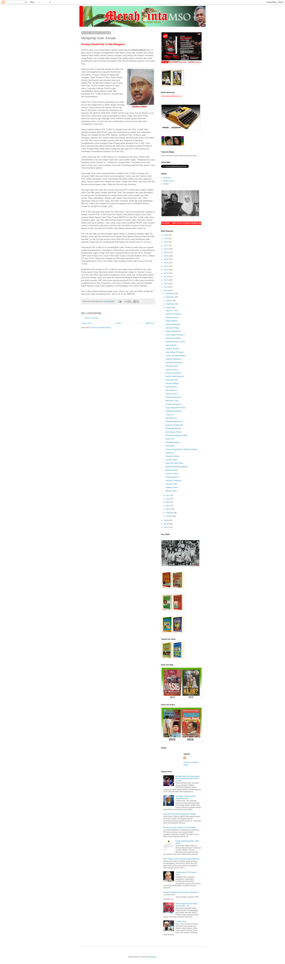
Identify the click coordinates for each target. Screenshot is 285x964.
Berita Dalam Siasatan (175, 376)
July (168, 495)
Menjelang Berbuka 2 (174, 421)
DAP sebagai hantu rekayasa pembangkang (181, 859)
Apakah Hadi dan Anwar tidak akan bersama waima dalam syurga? (187, 778)
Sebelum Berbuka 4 (174, 359)
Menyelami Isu (171, 418)
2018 (166, 263)
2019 (166, 259)
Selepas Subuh (172, 317)
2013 (166, 280)
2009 (166, 520)
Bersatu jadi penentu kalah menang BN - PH (186, 905)
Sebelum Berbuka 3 (174, 397)
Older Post (150, 323)
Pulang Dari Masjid (173, 338)
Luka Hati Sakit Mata (174, 363)
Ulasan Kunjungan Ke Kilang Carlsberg (181, 449)
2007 (166, 527)
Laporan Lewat (172, 310)
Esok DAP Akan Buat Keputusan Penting (179, 814)
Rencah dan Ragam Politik (176, 435)
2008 (166, 524)
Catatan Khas (180, 921)
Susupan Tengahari (173, 314)
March (168, 509)
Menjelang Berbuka (173, 428)
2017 (166, 266)
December (170, 294)
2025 (166, 239)
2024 (166, 242)
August (169, 307)
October (169, 301)
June (168, 499)
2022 (166, 249)
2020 (166, 256)
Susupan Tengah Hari (174, 425)
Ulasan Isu (170, 415)
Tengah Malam (172, 321)
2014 (166, 277)
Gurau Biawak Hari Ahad (175, 408)
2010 (166, 291)
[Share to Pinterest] (137, 301)
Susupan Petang (172, 328)
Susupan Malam (172, 383)
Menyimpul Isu (171, 390)
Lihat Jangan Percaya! (175, 352)
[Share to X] (131, 301)
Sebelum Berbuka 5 (174, 331)
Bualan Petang (172, 470)
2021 (166, 252)
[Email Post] (120, 301)
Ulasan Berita (171, 345)
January (169, 516)
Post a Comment (91, 318)
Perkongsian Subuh (174, 432)
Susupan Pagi (171, 460)
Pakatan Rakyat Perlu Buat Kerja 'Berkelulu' (180, 892)
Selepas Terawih (172, 349)
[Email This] (126, 301)
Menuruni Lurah (172, 401)
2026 (166, 235)
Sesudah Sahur (172, 366)
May (168, 502)
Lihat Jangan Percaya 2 (175, 335)
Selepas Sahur (172, 394)
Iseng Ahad (170, 446)
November (170, 297)
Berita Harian (168, 181)
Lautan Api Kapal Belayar (176, 356)
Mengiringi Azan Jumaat (175, 342)
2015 (166, 273)
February (170, 513)
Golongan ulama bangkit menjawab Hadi (185, 797)
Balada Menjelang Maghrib (176, 467)
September (170, 304)
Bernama (167, 178)
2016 (166, 270)
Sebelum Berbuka (173, 324)
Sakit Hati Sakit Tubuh (174, 463)
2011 (166, 287)
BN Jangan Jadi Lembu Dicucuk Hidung (179, 827)
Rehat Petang (171, 387)
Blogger (153, 957)
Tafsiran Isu (170, 453)
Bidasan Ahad (171, 491)
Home (118, 323)
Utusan (166, 184)
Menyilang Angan (173, 442)
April (168, 506)
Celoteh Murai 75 (172, 477)
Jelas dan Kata (172, 380)
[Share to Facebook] (134, 301)
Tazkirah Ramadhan (174, 411)
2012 (166, 284)
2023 (166, 245)
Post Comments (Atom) (101, 328)
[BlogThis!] (129, 301)
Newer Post (86, 323)
